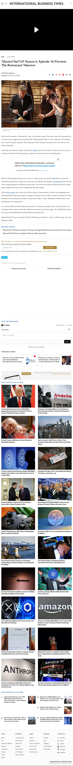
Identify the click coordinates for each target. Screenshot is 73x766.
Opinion (3, 757)
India (45, 740)
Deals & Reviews (19, 754)
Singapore (46, 743)
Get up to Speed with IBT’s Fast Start (61, 373)
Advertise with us (33, 752)
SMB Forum (18, 743)
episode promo (10, 192)
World (2, 738)
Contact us (32, 740)
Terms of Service (43, 251)
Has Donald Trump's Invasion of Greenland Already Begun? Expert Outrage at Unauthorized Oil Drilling (17, 562)
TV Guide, (33, 150)
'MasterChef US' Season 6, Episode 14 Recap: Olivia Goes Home (24, 233)
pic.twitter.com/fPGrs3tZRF (44, 166)
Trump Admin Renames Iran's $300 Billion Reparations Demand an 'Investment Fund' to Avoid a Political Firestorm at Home (16, 411)
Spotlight (17, 746)
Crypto (3, 754)
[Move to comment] (70, 74)
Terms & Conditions (34, 743)
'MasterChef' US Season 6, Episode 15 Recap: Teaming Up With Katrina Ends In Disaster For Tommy (37, 230)
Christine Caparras (9, 73)
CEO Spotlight (19, 752)
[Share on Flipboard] (60, 74)
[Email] (66, 74)
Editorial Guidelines (54, 268)
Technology (4, 749)
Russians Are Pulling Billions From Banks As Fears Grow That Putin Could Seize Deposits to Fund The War (54, 411)
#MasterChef (28, 166)
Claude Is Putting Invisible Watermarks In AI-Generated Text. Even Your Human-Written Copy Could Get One (17, 685)
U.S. (2, 740)
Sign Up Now (26, 373)
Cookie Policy (33, 749)
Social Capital (19, 740)
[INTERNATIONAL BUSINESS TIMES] (36, 3)
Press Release (19, 749)
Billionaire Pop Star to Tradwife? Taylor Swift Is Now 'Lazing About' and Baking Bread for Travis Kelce (54, 654)
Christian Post (57, 181)
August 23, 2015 (43, 170)
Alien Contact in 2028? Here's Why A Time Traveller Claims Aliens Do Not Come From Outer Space (54, 442)
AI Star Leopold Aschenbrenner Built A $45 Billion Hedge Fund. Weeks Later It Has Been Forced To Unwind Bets (18, 473)
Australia (46, 738)
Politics (3, 752)
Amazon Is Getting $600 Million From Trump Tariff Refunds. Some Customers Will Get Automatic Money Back (54, 623)
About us (31, 738)
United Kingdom (48, 746)
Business (3, 746)
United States (47, 749)
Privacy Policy (53, 251)
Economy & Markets (6, 743)
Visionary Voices (19, 738)
